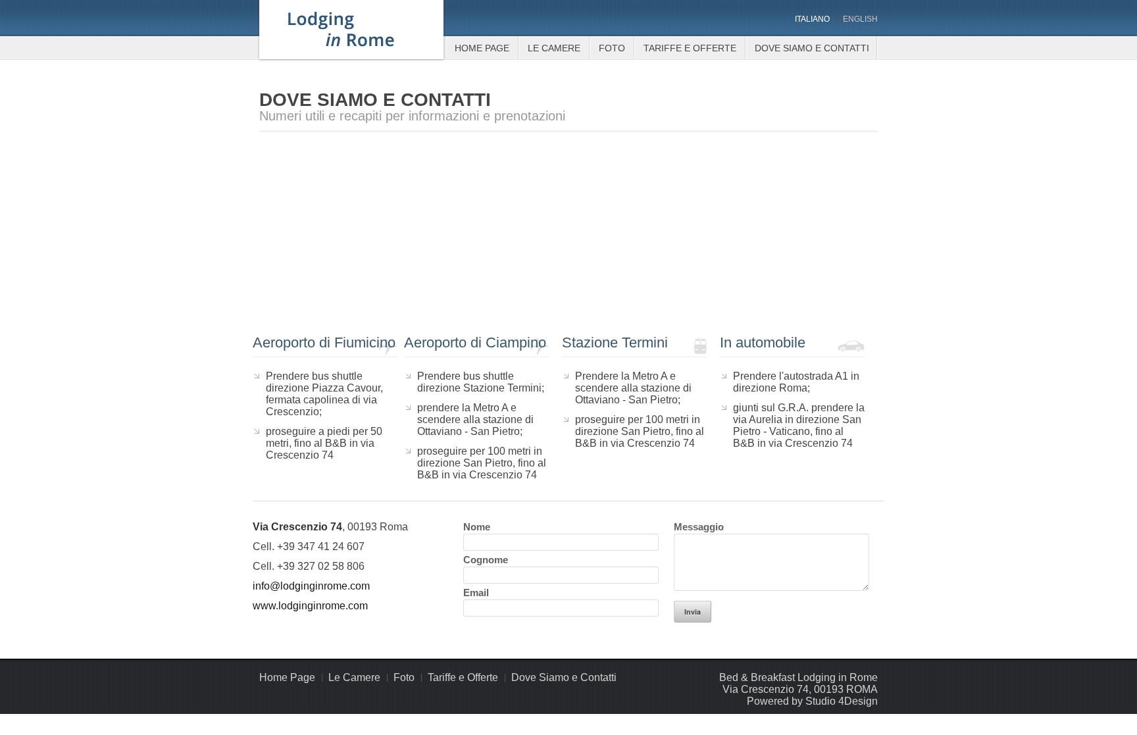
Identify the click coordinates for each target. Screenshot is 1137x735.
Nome (476, 526)
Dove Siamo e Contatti (812, 48)
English (860, 19)
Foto (612, 48)
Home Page (482, 48)
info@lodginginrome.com (311, 586)
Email (476, 592)
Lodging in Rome (351, 29)
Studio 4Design (841, 701)
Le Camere (554, 48)
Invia (692, 612)
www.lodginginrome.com (310, 605)
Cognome (485, 559)
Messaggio (699, 526)
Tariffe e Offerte (690, 48)
